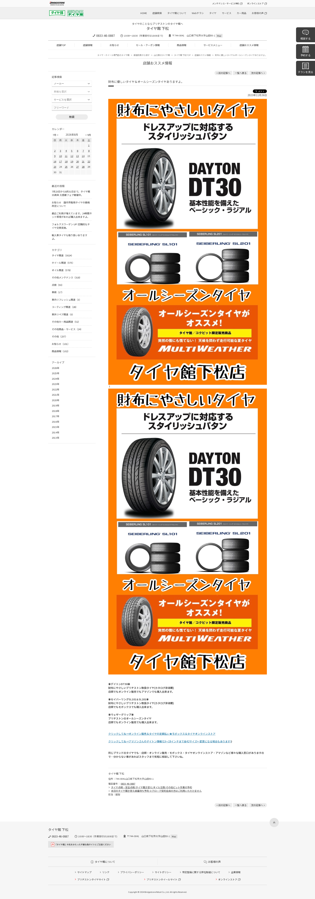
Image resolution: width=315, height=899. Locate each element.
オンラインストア (255, 3)
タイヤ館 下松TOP (182, 55)
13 (77, 156)
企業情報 (235, 872)
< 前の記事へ (223, 73)
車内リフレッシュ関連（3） (66, 299)
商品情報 (181, 45)
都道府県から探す (142, 55)
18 (66, 161)
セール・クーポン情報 (148, 45)
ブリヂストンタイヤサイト (91, 879)
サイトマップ (84, 872)
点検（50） (58, 285)
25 (66, 166)
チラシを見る (305, 72)
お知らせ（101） (61, 344)
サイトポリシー (163, 872)
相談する (305, 38)
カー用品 (241, 13)
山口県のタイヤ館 (162, 55)
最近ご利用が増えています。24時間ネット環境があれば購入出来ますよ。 (72, 215)
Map (219, 35)
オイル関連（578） (62, 270)
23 (55, 166)
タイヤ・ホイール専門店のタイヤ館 (113, 55)
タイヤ (212, 13)
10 (60, 156)
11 (66, 156)
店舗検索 (157, 13)
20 (77, 161)
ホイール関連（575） (63, 262)
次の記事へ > (258, 73)
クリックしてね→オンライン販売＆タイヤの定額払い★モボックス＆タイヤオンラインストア (161, 733)
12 (72, 156)
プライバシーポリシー (132, 872)
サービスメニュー (212, 45)
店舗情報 (87, 45)
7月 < (55, 135)
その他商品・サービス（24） (67, 329)
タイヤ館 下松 (157, 28)
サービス (226, 13)
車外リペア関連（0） (63, 314)
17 (60, 161)
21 (83, 161)
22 (89, 161)
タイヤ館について (176, 13)
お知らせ (114, 45)
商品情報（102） (61, 351)
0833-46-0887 (105, 35)
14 (83, 156)
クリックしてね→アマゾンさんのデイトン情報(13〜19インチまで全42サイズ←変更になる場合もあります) (169, 741)
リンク (105, 872)
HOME (143, 13)
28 (83, 166)
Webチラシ (198, 13)
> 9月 (88, 135)
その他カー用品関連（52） (66, 321)
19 (72, 161)
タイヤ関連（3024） (62, 255)
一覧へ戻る (241, 73)
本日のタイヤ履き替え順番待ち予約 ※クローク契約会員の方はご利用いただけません (156, 790)
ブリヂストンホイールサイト (162, 879)
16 (55, 161)
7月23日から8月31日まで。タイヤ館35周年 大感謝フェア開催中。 (71, 193)
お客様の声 (258, 13)
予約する (305, 55)
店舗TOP (61, 45)
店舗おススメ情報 (249, 45)
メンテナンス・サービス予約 (225, 3)
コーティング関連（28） (65, 307)
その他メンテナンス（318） (67, 277)
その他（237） (59, 336)
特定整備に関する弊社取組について (201, 872)
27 (77, 166)
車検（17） (58, 292)
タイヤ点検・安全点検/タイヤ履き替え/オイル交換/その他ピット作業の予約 (151, 787)
